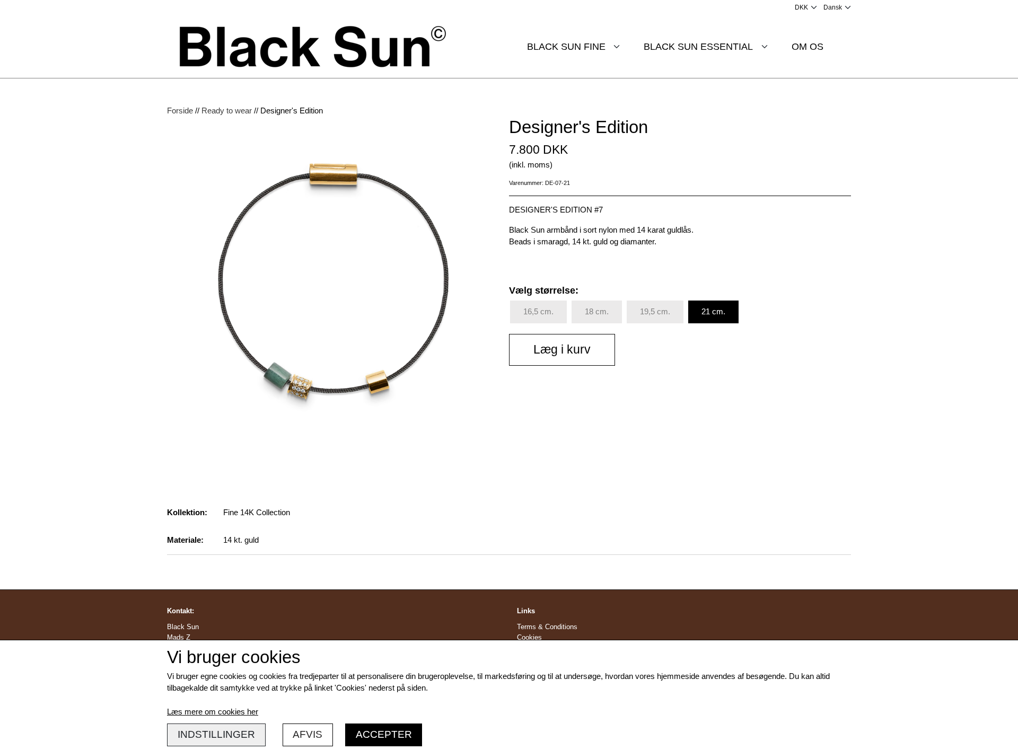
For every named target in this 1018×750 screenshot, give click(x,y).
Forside (180, 110)
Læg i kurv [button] (562, 349)
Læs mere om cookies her (212, 711)
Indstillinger (216, 734)
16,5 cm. (538, 311)
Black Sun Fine (566, 46)
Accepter (384, 734)
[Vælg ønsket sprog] (837, 7)
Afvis (307, 734)
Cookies (529, 637)
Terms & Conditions (547, 627)
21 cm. (713, 311)
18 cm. (597, 311)
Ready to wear (226, 110)
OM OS (807, 46)
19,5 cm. (655, 311)
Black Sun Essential (698, 46)
